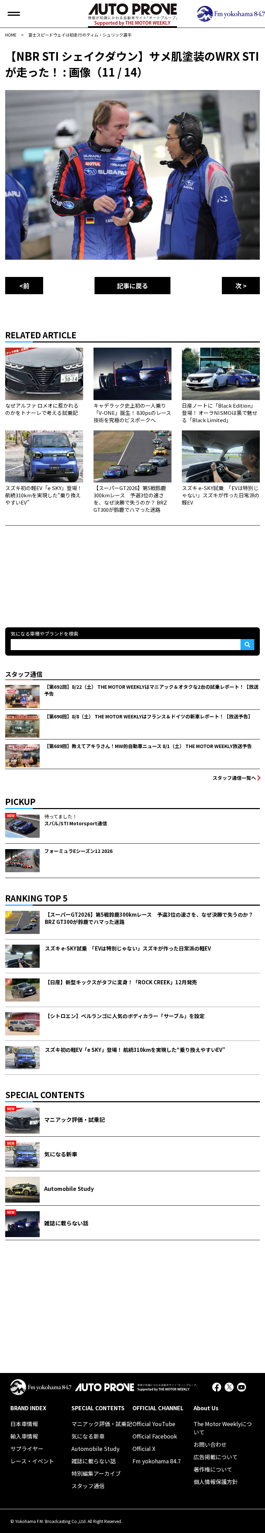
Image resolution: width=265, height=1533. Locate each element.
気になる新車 (88, 1436)
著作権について (213, 1469)
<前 (24, 285)
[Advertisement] (57, 569)
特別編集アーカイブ (96, 1473)
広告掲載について (216, 1457)
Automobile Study (95, 1448)
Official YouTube (153, 1424)
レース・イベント (32, 1461)
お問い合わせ (210, 1444)
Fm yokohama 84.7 (156, 1461)
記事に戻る (132, 285)
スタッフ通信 (88, 1486)
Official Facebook (154, 1436)
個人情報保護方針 (216, 1481)
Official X (143, 1448)
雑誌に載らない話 (93, 1461)
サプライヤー (26, 1448)
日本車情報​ (24, 1424)
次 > (241, 285)
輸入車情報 (24, 1436)
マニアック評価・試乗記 (101, 1424)
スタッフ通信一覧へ (234, 777)
